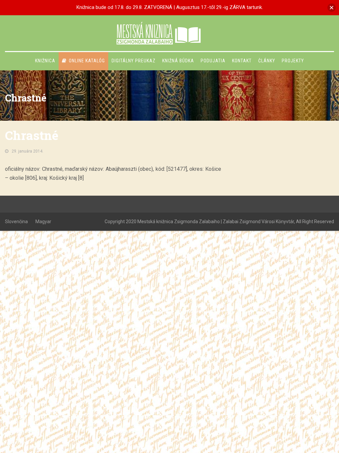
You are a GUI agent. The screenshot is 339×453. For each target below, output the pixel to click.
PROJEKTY (293, 60)
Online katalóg (87, 60)
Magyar (43, 221)
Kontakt (242, 60)
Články (266, 60)
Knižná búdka (178, 60)
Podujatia (213, 60)
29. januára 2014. (27, 151)
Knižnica (45, 60)
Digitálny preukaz (134, 60)
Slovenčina (16, 221)
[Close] (331, 7)
